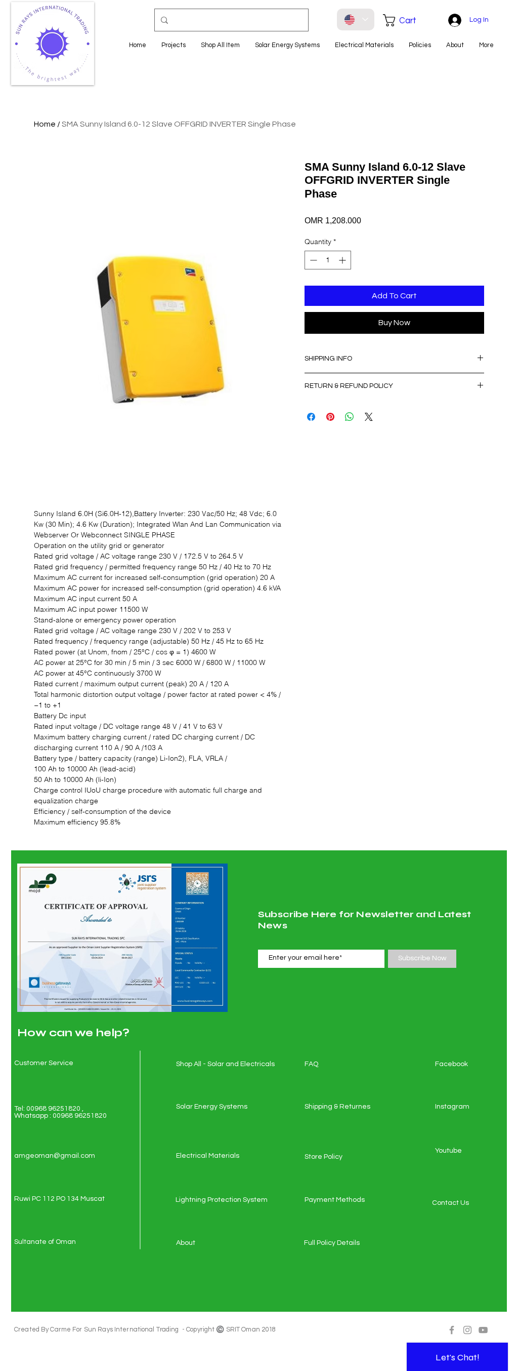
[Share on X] (369, 417)
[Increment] (343, 260)
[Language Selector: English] (355, 19)
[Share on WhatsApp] (349, 417)
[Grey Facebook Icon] (451, 1330)
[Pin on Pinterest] (330, 417)
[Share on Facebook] (311, 417)
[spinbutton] (328, 260)
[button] (406, 20)
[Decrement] (312, 260)
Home (45, 124)
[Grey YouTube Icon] (483, 1330)
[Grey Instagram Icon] (467, 1330)
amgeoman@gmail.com (54, 1155)
